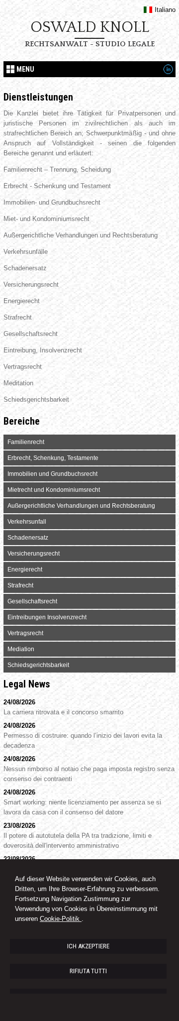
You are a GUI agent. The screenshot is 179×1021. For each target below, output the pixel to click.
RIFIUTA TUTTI (88, 971)
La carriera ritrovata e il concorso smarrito (63, 712)
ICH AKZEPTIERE (88, 946)
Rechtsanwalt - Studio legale (90, 44)
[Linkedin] (168, 72)
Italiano (165, 9)
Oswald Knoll (89, 27)
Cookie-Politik (61, 918)
